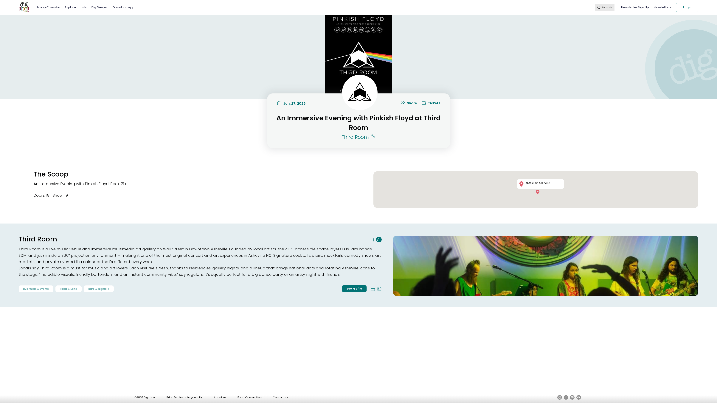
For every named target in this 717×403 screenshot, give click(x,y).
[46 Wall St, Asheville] (538, 191)
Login (687, 7)
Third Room (355, 137)
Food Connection (250, 397)
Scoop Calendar (48, 7)
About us (220, 397)
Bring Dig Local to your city (185, 397)
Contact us (281, 397)
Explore (70, 7)
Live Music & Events (36, 289)
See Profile (354, 288)
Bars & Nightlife (98, 289)
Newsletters (662, 7)
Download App (123, 7)
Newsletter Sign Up (635, 7)
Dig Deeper (99, 7)
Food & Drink (68, 289)
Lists (83, 7)
